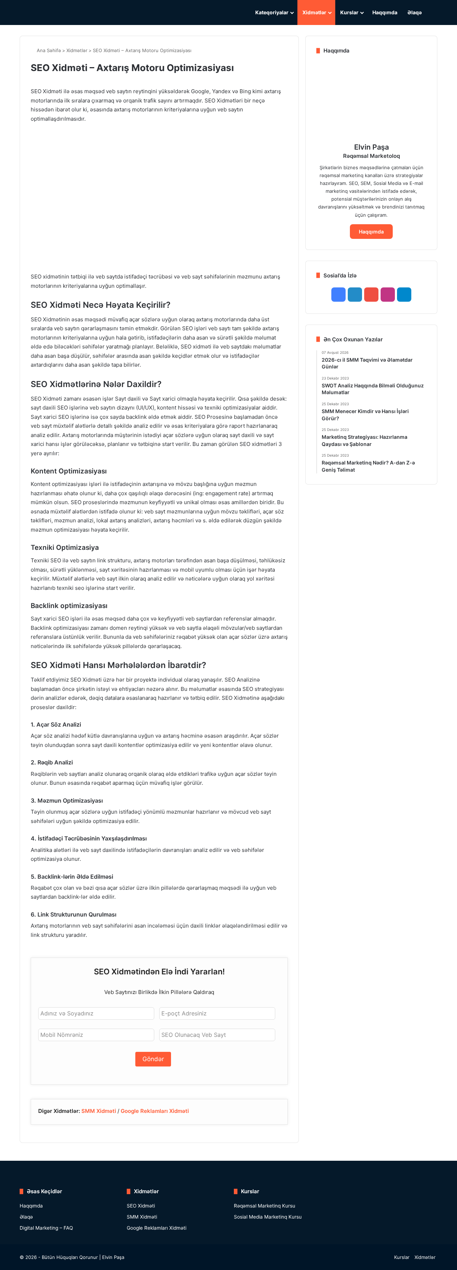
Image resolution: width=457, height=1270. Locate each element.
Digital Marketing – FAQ (46, 1228)
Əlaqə (414, 12)
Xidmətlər (314, 12)
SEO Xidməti (141, 1206)
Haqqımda (384, 12)
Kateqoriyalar (271, 12)
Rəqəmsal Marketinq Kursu (264, 1206)
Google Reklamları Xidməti (155, 1111)
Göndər (153, 1059)
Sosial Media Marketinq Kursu (268, 1217)
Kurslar (349, 12)
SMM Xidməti (98, 1111)
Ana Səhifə (48, 50)
